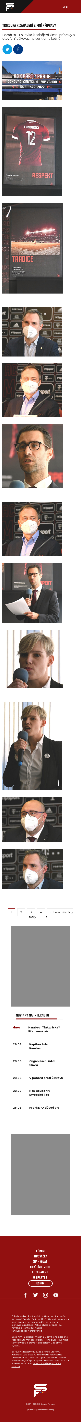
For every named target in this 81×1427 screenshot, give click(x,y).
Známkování (40, 1261)
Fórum (40, 1251)
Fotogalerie (40, 1272)
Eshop (40, 1283)
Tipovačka (40, 1256)
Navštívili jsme (40, 1267)
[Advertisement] (40, 966)
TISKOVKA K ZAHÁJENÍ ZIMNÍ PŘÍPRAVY (29, 26)
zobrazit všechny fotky (51, 915)
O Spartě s (40, 1277)
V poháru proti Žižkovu (46, 1078)
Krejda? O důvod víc (44, 1107)
